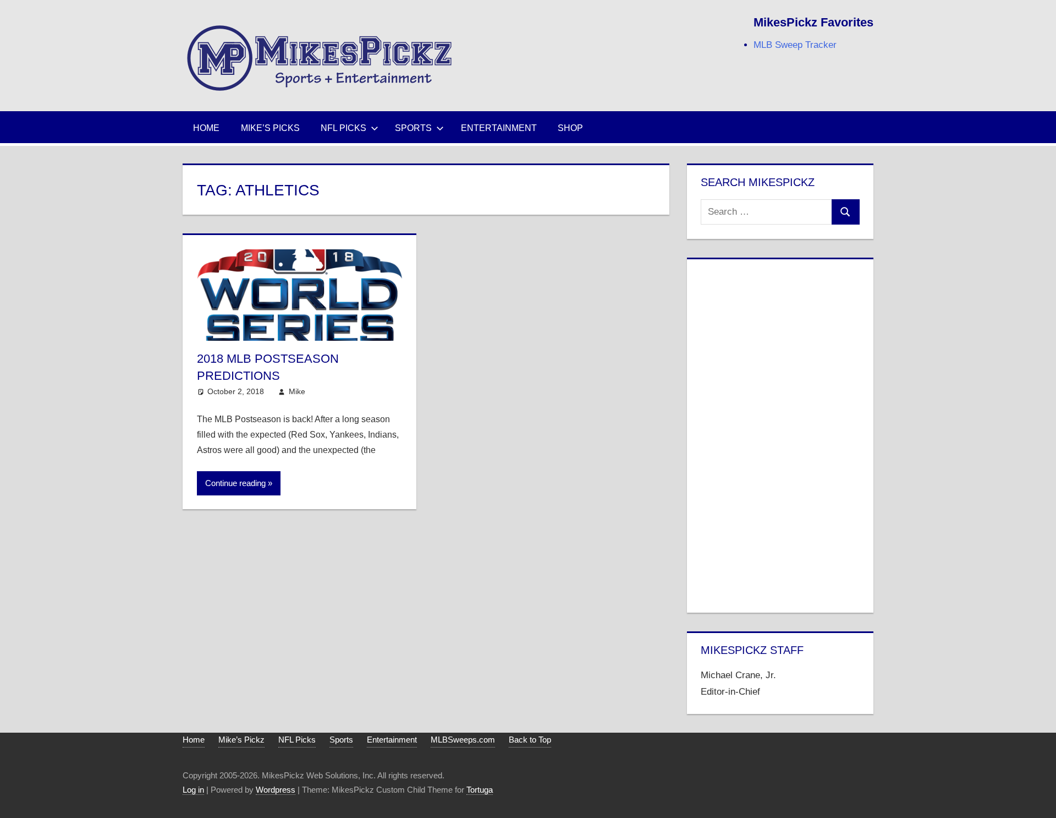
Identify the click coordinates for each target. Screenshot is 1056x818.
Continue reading (235, 483)
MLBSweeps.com (463, 739)
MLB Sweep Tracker (795, 45)
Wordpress (275, 789)
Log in (193, 789)
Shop (570, 128)
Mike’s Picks (270, 128)
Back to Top (530, 739)
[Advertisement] (780, 434)
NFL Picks (343, 128)
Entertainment (499, 128)
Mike (297, 391)
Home (206, 128)
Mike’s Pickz (241, 739)
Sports (413, 128)
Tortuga (479, 789)
